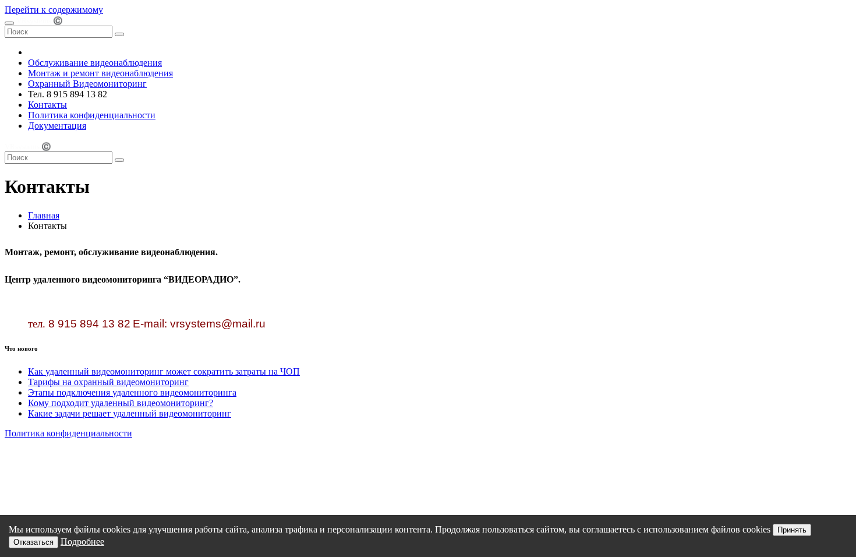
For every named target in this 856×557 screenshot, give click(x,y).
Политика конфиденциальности (91, 115)
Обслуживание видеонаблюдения (95, 63)
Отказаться (33, 542)
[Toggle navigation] (9, 23)
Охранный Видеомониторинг (87, 84)
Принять (792, 530)
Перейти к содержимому (54, 10)
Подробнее (82, 542)
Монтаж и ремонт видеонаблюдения (100, 73)
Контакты (47, 105)
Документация (57, 126)
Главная (43, 215)
